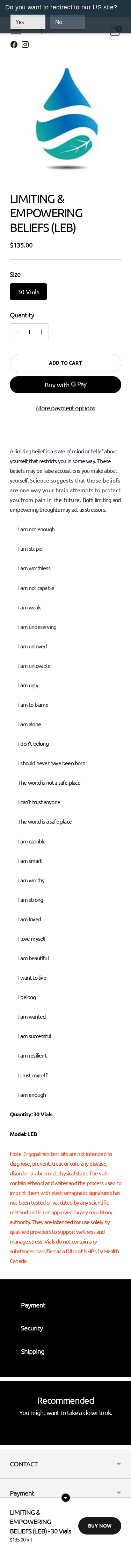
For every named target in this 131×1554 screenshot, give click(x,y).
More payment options (65, 407)
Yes (20, 22)
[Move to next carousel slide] (121, 1439)
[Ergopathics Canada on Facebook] (14, 45)
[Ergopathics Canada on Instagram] (25, 45)
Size (15, 274)
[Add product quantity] (17, 332)
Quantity (22, 314)
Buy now (99, 1525)
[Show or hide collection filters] (65, 1497)
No (58, 22)
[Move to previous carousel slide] (9, 1439)
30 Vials (28, 291)
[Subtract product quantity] (42, 332)
